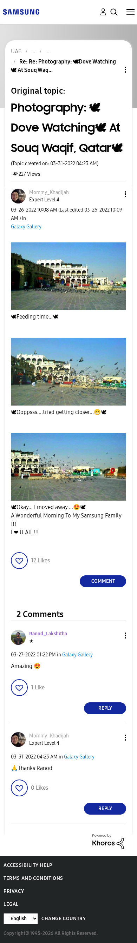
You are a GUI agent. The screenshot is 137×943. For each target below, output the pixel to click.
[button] (113, 194)
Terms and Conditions (33, 878)
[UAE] (21, 11)
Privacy (14, 891)
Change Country (63, 919)
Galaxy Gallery (26, 227)
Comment (103, 581)
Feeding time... (34, 316)
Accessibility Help (28, 865)
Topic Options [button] (113, 69)
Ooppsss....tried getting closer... (58, 412)
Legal (11, 904)
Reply (105, 708)
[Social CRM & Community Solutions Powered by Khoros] (108, 841)
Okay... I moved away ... (48, 507)
